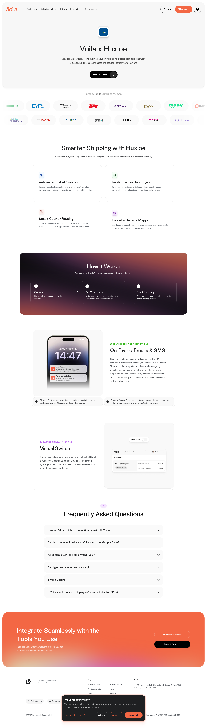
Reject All (102, 715)
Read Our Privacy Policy (73, 715)
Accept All (133, 715)
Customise (116, 715)
